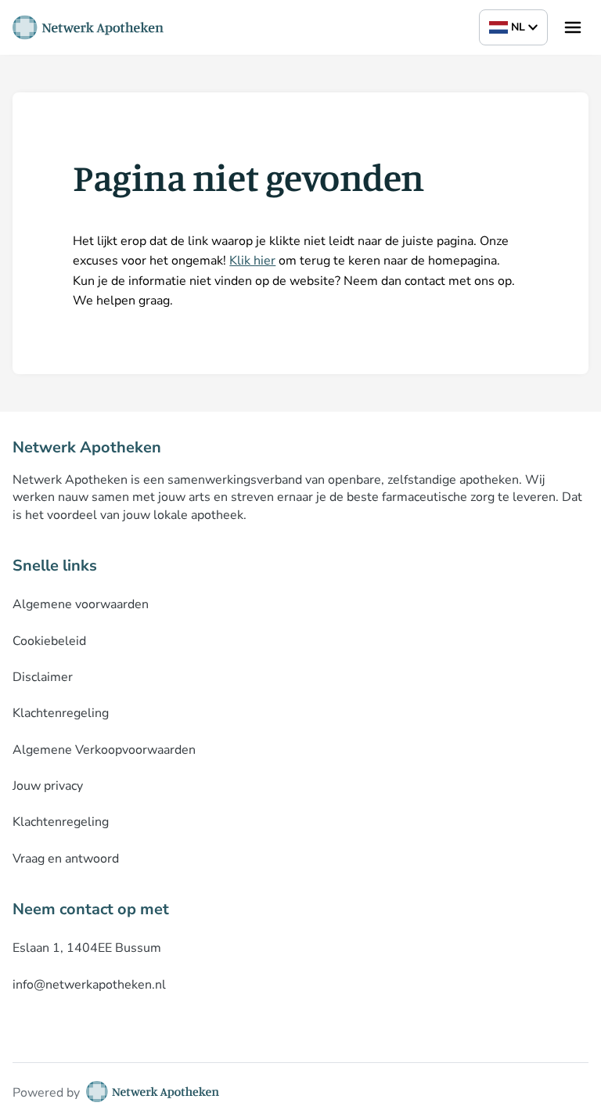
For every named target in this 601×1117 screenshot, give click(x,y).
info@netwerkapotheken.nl (89, 984)
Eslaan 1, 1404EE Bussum (87, 948)
